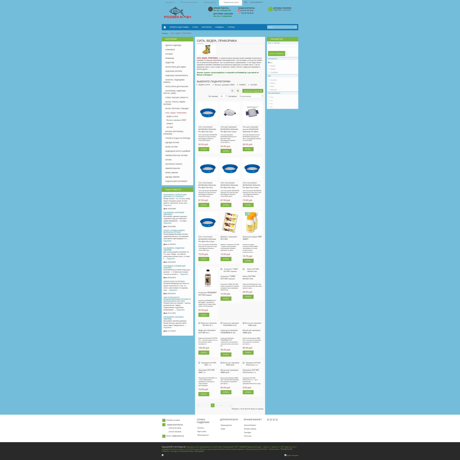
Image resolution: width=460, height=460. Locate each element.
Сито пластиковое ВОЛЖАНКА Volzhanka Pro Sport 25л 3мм (207, 185)
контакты (207, 27)
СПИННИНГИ (170, 49)
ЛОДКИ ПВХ (169, 62)
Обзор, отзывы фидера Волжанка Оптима (174, 231)
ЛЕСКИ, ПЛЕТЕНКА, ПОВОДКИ (177, 108)
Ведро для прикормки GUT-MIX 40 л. (207, 331)
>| (230, 405)
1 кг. (271, 100)
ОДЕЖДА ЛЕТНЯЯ (172, 142)
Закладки (247, 432)
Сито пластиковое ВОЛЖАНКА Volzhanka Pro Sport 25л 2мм (207, 129)
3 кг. (271, 107)
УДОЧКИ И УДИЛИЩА (173, 45)
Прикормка (273, 80)
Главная (165, 33)
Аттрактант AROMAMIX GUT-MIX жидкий (207, 293)
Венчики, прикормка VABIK (176, 120)
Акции (223, 429)
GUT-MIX (170, 127)
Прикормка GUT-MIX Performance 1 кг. (251, 371)
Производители (203, 435)
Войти (245, 2)
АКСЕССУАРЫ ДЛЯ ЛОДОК (175, 67)
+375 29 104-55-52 (247, 13)
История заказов (250, 429)
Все (271, 63)
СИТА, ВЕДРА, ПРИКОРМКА (180, 33)
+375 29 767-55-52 (247, 10)
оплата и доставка (179, 27)
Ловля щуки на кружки (174, 281)
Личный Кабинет (250, 425)
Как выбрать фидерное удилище (174, 249)
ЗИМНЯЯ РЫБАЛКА (172, 168)
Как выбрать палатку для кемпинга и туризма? (175, 195)
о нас (195, 27)
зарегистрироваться (256, 2)
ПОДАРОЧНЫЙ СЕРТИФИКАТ (176, 181)
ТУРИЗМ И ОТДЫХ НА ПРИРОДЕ (177, 138)
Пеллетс (272, 83)
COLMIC (272, 66)
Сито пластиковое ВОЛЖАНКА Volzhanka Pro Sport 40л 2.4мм (251, 185)
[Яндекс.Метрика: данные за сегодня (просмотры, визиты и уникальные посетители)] (291, 455)
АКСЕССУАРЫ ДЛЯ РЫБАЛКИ (176, 86)
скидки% (219, 27)
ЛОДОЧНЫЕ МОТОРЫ (173, 71)
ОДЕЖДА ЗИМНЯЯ (172, 177)
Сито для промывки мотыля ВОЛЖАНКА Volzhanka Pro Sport (251, 129)
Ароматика (273, 89)
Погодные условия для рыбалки (174, 267)
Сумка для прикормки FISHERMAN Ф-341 (229, 331)
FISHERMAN (274, 72)
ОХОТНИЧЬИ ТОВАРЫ (173, 164)
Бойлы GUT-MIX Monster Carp (249, 277)
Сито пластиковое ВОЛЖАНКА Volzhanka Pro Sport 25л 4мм (229, 185)
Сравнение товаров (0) (253, 91)
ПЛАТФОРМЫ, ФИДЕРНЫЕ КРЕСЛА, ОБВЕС (175, 92)
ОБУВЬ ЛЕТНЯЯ (171, 147)
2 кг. (271, 103)
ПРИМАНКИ (169, 58)
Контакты (200, 428)
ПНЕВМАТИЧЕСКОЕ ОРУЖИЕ (176, 155)
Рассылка (247, 436)
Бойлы (272, 86)
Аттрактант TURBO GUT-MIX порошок (228, 277)
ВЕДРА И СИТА (172, 116)
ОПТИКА (168, 160)
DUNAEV (170, 123)
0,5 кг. (272, 97)
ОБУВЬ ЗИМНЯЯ (171, 172)
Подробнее (167, 205)
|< (199, 405)
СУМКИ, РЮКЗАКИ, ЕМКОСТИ (176, 97)
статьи (231, 27)
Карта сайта (201, 431)
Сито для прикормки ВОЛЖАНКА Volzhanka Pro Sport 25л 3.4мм (229, 129)
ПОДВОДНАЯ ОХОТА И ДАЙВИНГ (177, 151)
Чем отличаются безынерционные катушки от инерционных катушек (177, 299)
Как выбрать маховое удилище (174, 318)
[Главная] (165, 27)
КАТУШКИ (169, 54)
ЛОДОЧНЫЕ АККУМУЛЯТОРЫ (176, 75)
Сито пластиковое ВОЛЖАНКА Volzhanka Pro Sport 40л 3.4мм (207, 239)
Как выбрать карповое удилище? (174, 213)
